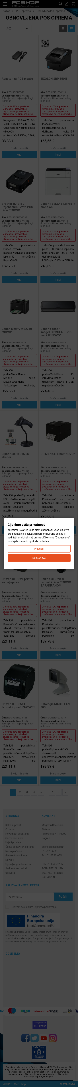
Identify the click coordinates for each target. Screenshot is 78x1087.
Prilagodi (39, 548)
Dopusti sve (39, 557)
